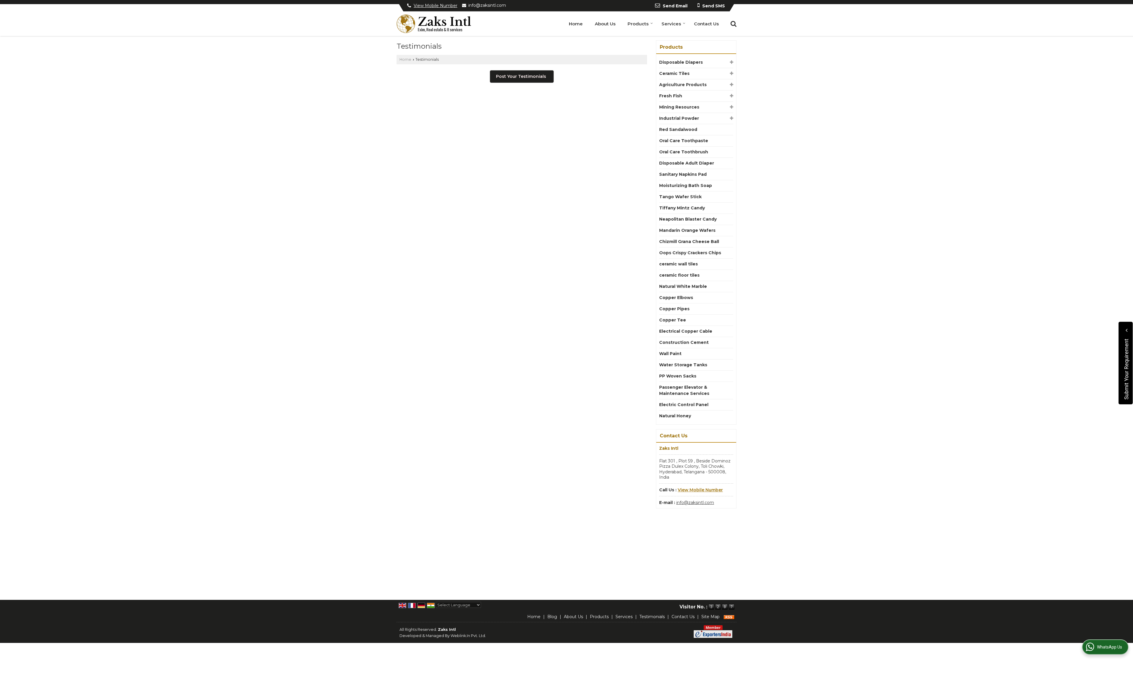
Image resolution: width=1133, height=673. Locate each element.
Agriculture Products (683, 84)
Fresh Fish (670, 96)
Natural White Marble (683, 286)
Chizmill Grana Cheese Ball (689, 241)
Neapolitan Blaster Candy (688, 219)
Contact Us (706, 24)
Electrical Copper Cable (685, 331)
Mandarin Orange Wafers (687, 230)
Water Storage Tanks (683, 364)
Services (671, 24)
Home (576, 24)
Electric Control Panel (683, 404)
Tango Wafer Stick (680, 196)
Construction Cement (684, 342)
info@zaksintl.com (487, 5)
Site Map (710, 616)
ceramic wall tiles (678, 264)
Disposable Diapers (681, 62)
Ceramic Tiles (674, 73)
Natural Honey (675, 415)
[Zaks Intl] (434, 23)
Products (638, 24)
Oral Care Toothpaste (683, 140)
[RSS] (729, 616)
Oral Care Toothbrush (683, 152)
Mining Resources (679, 107)
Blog (552, 616)
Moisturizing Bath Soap (685, 185)
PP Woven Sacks (677, 376)
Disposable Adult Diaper (686, 163)
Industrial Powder (679, 118)
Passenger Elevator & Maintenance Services (684, 390)
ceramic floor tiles (679, 275)
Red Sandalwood (678, 129)
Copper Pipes (674, 308)
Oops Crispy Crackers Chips (690, 252)
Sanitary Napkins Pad (683, 174)
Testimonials (652, 616)
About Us (605, 24)
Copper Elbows (676, 297)
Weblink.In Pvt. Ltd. (468, 635)
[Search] (732, 23)
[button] (435, 5)
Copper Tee (672, 320)
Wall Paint (670, 353)
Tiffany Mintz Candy (682, 208)
